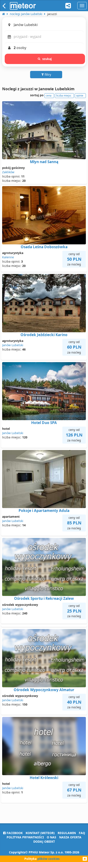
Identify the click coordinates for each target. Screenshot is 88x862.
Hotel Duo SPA (44, 422)
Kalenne (8, 257)
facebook (14, 833)
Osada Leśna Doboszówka (44, 246)
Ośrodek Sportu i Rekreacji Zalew (44, 598)
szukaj (47, 59)
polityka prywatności (25, 837)
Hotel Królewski (44, 777)
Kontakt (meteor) (40, 833)
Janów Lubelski (12, 345)
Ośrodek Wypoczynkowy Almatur (44, 689)
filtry (47, 74)
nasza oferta (70, 837)
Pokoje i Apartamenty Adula (44, 510)
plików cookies (48, 859)
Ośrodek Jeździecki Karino (44, 334)
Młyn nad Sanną (44, 161)
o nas (51, 837)
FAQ (82, 833)
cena (48, 95)
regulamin (67, 833)
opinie (79, 95)
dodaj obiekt (44, 841)
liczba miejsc (63, 95)
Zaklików (8, 172)
